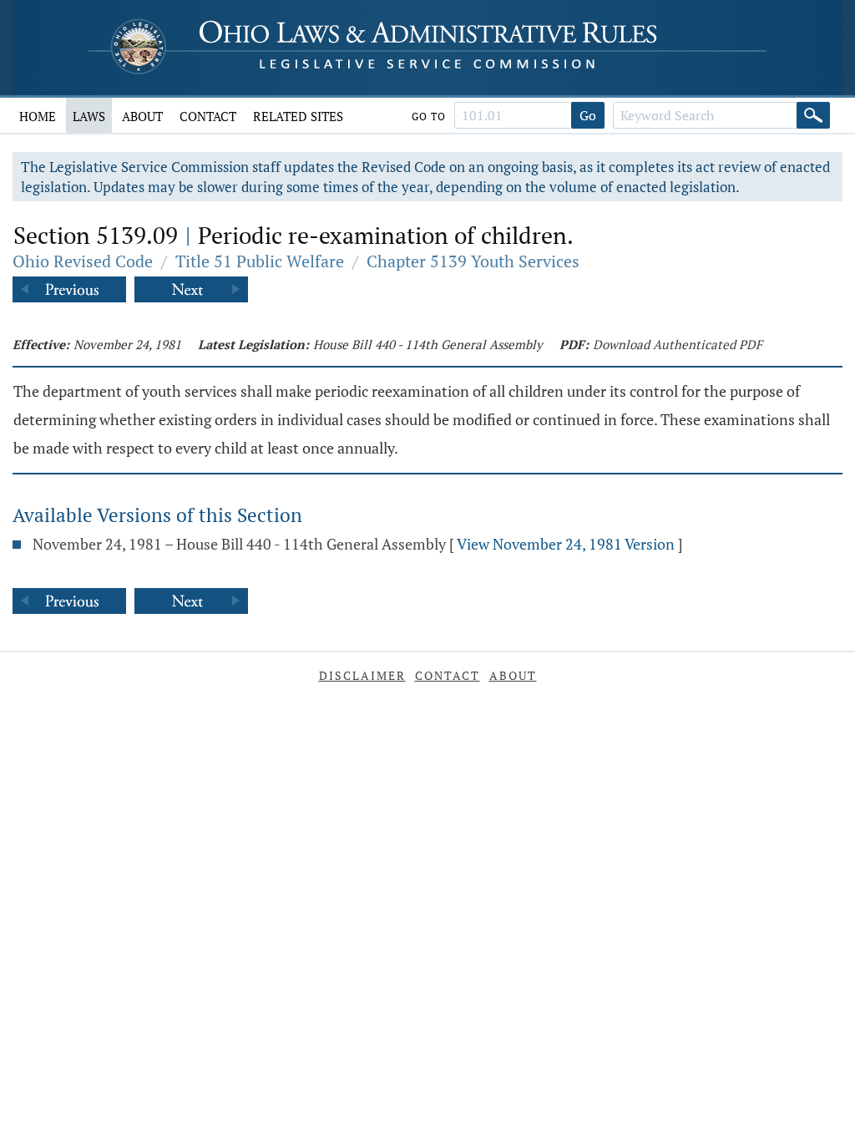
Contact (208, 116)
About (142, 116)
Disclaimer (362, 675)
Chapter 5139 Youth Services (473, 261)
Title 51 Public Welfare (259, 261)
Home (37, 116)
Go (587, 115)
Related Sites (298, 116)
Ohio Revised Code (83, 261)
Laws (89, 116)
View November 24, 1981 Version (566, 544)
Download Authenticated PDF (677, 344)
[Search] (813, 115)
